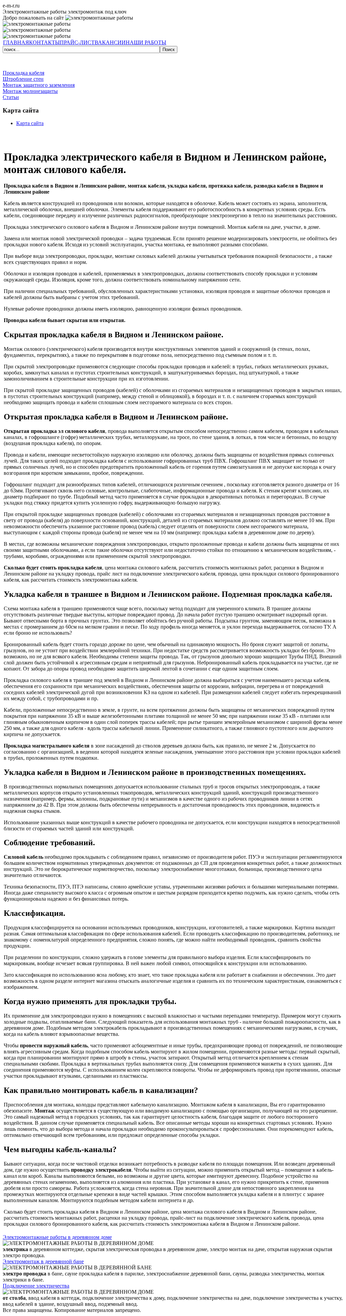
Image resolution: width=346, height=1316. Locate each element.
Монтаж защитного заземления (39, 85)
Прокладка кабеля (23, 73)
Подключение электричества (36, 1286)
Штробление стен (23, 79)
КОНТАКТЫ (44, 42)
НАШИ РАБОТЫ (146, 42)
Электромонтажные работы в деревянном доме (57, 1237)
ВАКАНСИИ (110, 42)
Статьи (11, 97)
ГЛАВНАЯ (16, 42)
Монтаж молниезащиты (30, 91)
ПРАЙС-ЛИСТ (77, 42)
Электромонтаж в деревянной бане (43, 1261)
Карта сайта (30, 123)
